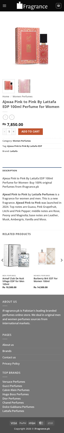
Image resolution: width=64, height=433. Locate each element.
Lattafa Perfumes (13, 411)
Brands (6, 351)
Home (5, 96)
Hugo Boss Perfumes (15, 394)
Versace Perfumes (13, 382)
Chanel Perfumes (13, 402)
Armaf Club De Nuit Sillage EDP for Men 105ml (13, 281)
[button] (4, 6)
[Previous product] (11, 117)
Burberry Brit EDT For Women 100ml (46, 280)
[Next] (56, 47)
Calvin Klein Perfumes (16, 390)
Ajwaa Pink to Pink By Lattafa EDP (24, 146)
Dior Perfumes (11, 398)
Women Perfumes (22, 96)
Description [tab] (9, 170)
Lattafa (14, 151)
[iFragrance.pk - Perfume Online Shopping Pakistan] (32, 5)
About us (8, 345)
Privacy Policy (11, 363)
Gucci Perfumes (12, 386)
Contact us (9, 357)
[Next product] (5, 117)
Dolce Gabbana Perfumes (18, 407)
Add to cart (30, 131)
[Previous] (8, 47)
